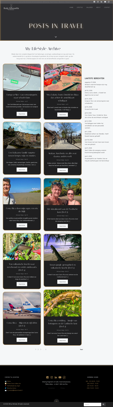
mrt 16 (67, 330)
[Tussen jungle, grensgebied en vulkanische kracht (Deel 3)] (62, 247)
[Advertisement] (97, 60)
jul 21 (26, 101)
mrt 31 (26, 274)
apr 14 (26, 215)
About (98, 7)
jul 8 (67, 104)
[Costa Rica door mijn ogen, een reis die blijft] (22, 191)
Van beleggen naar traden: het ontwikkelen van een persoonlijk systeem (94, 125)
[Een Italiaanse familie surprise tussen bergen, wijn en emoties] (22, 135)
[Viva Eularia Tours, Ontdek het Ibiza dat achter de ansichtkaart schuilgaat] (62, 77)
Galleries (89, 7)
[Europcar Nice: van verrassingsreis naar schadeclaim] (22, 77)
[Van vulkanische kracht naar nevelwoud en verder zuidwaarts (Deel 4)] (22, 246)
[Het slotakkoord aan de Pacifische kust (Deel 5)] (62, 191)
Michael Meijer (20, 101)
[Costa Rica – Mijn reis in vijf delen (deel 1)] (22, 305)
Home (71, 7)
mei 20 (26, 159)
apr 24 (67, 160)
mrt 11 (26, 329)
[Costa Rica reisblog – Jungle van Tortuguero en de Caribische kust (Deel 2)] (62, 303)
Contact (107, 7)
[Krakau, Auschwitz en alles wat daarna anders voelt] (62, 136)
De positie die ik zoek (91, 109)
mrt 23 (67, 271)
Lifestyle (80, 7)
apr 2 (67, 216)
